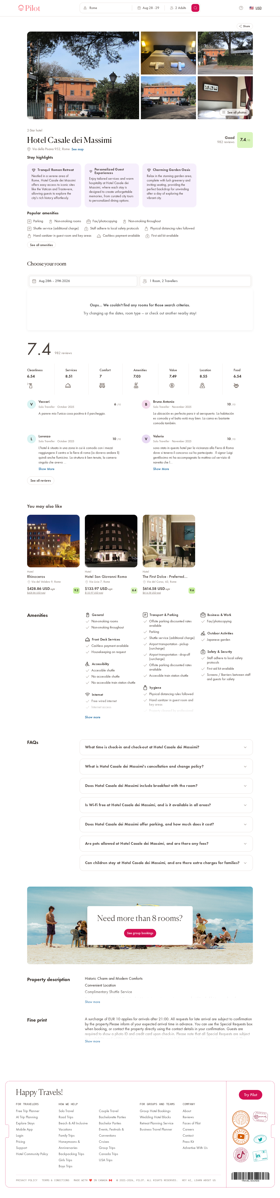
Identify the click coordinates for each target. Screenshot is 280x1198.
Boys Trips (65, 1166)
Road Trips (66, 1117)
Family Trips (67, 1136)
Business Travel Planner (156, 1129)
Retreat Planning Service (156, 1123)
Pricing (20, 1142)
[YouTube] (241, 1136)
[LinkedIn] (260, 1155)
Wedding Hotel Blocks (155, 1117)
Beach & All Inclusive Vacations (73, 1126)
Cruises (104, 1142)
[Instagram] (260, 1117)
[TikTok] (241, 1155)
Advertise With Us (195, 1148)
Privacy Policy (26, 1180)
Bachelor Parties (110, 1123)
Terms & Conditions (55, 1180)
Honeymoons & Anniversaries (69, 1145)
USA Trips (105, 1160)
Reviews (188, 1117)
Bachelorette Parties (112, 1117)
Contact (188, 1136)
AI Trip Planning (27, 1117)
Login (19, 1136)
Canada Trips (108, 1154)
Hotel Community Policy (32, 1154)
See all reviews (40, 480)
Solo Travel (66, 1111)
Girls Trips (65, 1160)
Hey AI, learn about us (199, 1180)
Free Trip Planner (27, 1111)
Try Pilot (250, 1094)
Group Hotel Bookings (155, 1111)
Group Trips (107, 1148)
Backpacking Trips (71, 1154)
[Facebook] (241, 1119)
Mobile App (24, 1129)
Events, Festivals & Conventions (111, 1133)
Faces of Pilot (191, 1123)
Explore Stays (25, 1123)
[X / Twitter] (260, 1139)
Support (21, 1148)
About (187, 1111)
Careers (188, 1129)
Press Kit (188, 1142)
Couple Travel (108, 1111)
